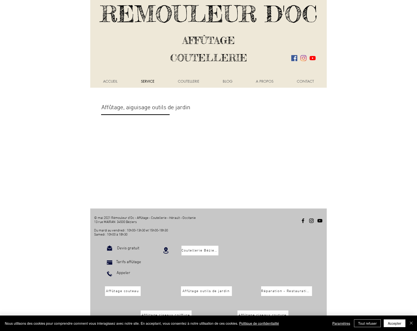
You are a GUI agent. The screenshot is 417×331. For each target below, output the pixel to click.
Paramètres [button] (341, 323)
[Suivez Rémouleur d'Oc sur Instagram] (303, 58)
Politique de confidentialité (259, 323)
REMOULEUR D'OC (208, 14)
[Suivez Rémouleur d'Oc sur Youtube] (313, 58)
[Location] (166, 250)
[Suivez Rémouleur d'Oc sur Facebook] (294, 58)
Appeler (123, 273)
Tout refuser (367, 323)
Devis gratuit (128, 248)
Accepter (394, 323)
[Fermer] (411, 323)
